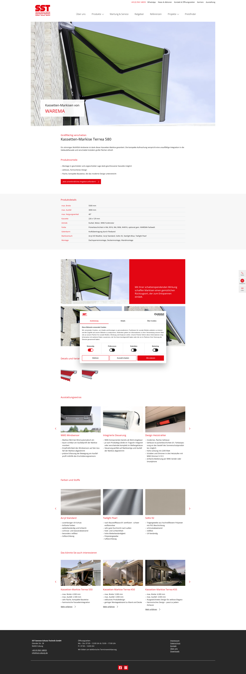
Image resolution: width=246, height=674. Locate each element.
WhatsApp (151, 2)
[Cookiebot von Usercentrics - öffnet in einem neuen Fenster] (155, 314)
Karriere (200, 2)
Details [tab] (123, 321)
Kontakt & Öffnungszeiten (184, 2)
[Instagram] (125, 667)
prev (56, 429)
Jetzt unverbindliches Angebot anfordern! (79, 181)
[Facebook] (120, 667)
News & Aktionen (165, 2)
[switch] (112, 350)
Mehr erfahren (66, 607)
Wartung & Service (119, 14)
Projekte (172, 14)
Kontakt (173, 646)
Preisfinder (190, 14)
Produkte (96, 14)
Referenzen (156, 14)
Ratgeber (139, 14)
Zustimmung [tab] (94, 321)
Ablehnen (95, 358)
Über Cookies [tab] (151, 321)
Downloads (174, 651)
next (189, 429)
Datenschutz (175, 643)
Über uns (81, 14)
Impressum (175, 640)
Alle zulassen (150, 358)
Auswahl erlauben (123, 358)
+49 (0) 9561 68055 (138, 2)
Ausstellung (210, 2)
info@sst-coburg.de (40, 653)
